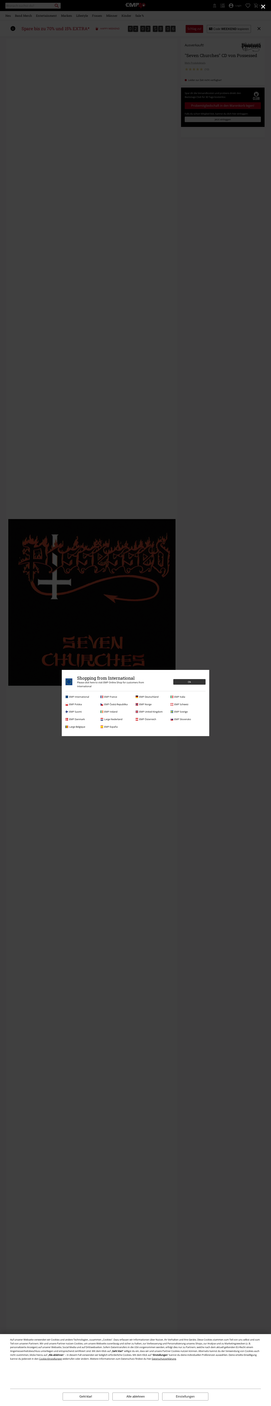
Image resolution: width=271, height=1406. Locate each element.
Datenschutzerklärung (164, 1358)
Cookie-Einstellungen (50, 1358)
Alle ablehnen (135, 1396)
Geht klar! (85, 1396)
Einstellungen (185, 1396)
